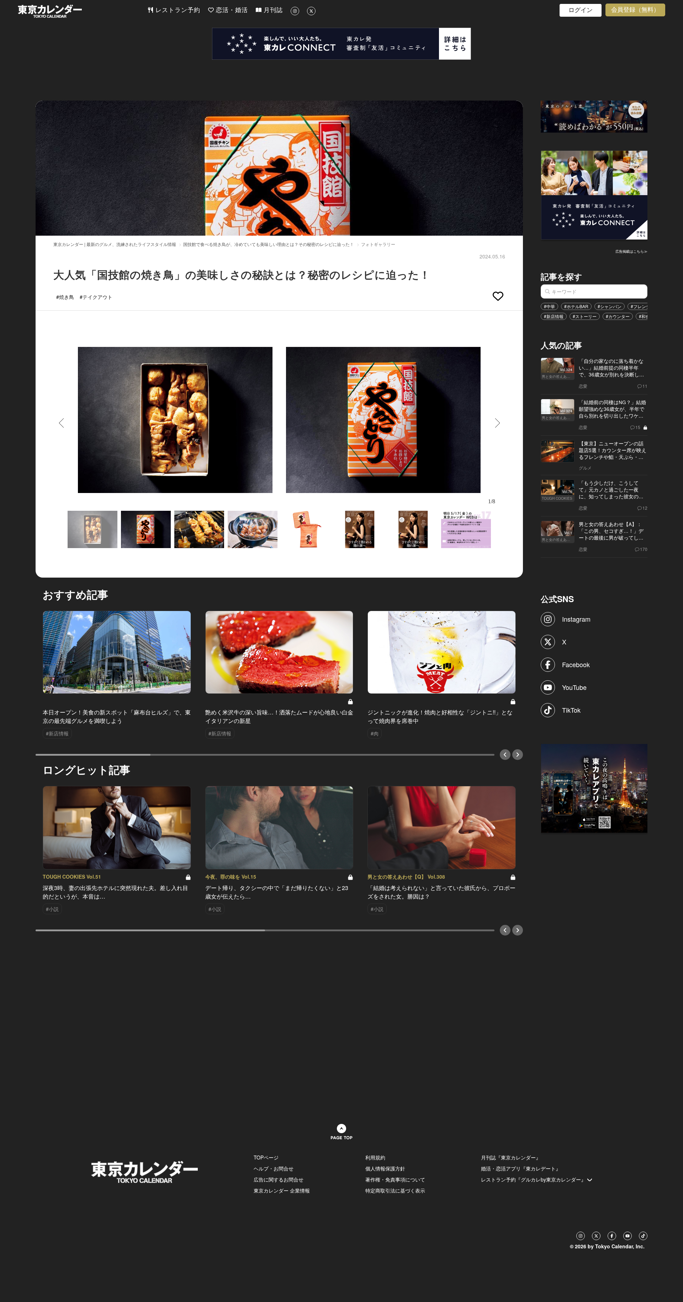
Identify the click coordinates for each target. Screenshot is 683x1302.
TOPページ (266, 1157)
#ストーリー (585, 316)
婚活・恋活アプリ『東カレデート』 (521, 1168)
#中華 (549, 306)
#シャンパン (609, 306)
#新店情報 (553, 316)
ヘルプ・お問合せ (273, 1168)
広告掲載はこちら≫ (631, 251)
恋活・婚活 (231, 10)
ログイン (580, 10)
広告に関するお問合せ (278, 1179)
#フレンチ (640, 306)
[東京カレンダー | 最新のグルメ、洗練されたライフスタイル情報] (82, 11)
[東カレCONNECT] (341, 44)
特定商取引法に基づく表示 (395, 1190)
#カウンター (618, 316)
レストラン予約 (176, 10)
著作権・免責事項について (395, 1179)
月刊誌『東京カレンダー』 (511, 1157)
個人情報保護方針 (385, 1168)
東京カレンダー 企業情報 (282, 1190)
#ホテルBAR (576, 306)
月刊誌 (272, 10)
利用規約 (375, 1157)
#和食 (644, 316)
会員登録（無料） (635, 9)
